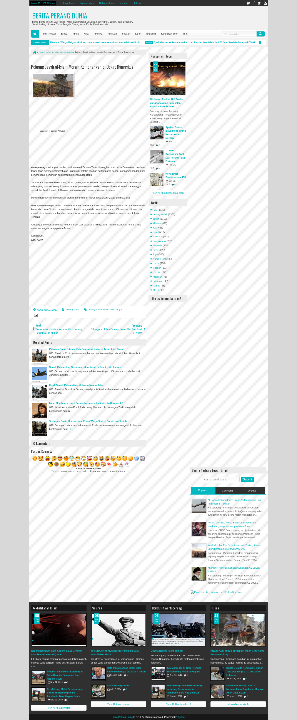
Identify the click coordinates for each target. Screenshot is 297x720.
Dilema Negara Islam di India (167, 650)
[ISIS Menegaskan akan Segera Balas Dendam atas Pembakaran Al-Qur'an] (59, 630)
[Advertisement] (82, 60)
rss (265, 3)
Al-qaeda (157, 245)
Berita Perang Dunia (59, 15)
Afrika (76, 33)
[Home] (34, 52)
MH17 (156, 290)
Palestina (157, 236)
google (259, 3)
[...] (70, 357)
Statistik (137, 3)
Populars (203, 490)
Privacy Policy (86, 3)
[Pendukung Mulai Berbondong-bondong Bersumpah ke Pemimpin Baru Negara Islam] (38, 694)
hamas (156, 285)
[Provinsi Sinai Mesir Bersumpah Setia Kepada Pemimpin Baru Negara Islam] (38, 677)
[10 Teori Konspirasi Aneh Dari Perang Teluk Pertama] (157, 156)
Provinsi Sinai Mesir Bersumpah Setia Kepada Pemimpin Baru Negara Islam (65, 675)
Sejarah (126, 33)
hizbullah (157, 276)
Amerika (98, 33)
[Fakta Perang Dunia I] (98, 691)
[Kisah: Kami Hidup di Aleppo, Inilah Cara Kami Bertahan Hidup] (238, 630)
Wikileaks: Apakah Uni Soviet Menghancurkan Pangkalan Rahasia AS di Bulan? (166, 103)
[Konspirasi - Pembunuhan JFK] (157, 179)
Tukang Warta (72, 309)
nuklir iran (158, 281)
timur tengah (116, 309)
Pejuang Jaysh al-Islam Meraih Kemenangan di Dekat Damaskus (82, 66)
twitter (248, 3)
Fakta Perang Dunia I (118, 685)
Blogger (181, 717)
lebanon (157, 267)
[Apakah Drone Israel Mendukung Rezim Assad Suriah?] (157, 133)
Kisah (138, 33)
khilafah (157, 223)
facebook (254, 3)
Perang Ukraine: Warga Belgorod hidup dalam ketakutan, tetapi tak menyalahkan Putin (83, 42)
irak (155, 227)
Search (261, 33)
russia (156, 263)
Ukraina (157, 272)
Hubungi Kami (106, 3)
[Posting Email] (35, 315)
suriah (106, 309)
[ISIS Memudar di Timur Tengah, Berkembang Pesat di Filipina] (158, 673)
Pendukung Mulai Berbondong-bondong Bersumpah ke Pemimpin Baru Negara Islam (65, 693)
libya (155, 254)
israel (156, 232)
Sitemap (123, 3)
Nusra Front (159, 259)
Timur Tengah (48, 33)
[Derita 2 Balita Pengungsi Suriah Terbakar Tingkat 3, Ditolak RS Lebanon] (217, 673)
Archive (252, 490)
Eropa (64, 33)
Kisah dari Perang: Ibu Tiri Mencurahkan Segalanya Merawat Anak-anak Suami (245, 689)
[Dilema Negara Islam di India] (178, 630)
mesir (156, 250)
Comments (228, 490)
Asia (86, 33)
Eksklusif (151, 33)
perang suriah (95, 309)
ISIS (185, 33)
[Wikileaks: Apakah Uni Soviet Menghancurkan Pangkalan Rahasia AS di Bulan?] (168, 78)
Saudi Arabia (159, 241)
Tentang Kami (66, 3)
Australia (112, 33)
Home (35, 34)
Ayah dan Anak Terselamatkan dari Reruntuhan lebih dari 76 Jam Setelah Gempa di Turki (196, 42)
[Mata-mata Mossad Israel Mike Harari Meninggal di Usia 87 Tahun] (98, 673)
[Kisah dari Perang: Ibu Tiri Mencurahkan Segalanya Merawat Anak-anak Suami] (217, 691)
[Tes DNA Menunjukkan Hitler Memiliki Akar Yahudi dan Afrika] (118, 630)
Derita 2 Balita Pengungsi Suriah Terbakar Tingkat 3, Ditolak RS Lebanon (244, 671)
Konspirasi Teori (169, 33)
